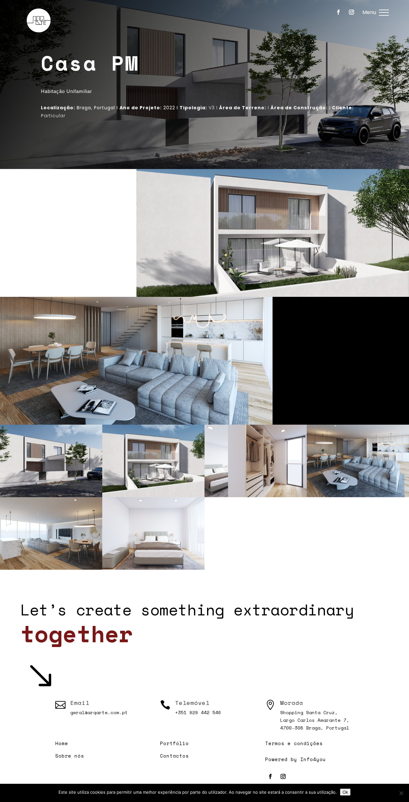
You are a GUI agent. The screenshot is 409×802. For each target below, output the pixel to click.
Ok (345, 792)
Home (61, 743)
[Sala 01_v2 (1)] (358, 497)
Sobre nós (69, 755)
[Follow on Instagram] (351, 12)
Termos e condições (294, 743)
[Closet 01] (255, 497)
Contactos (174, 755)
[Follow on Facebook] (338, 12)
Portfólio (174, 743)
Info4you (313, 759)
